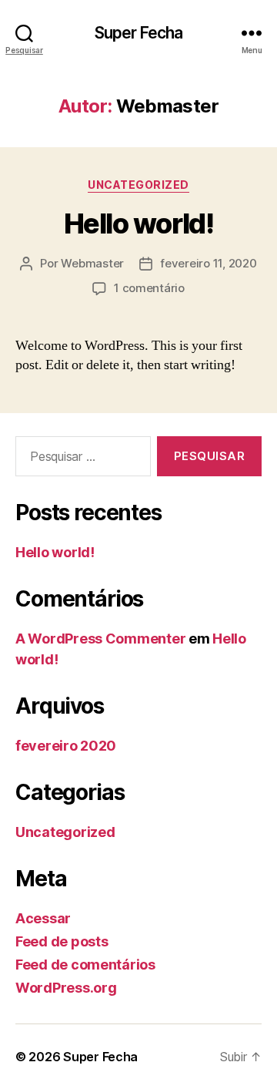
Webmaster (92, 263)
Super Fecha (138, 33)
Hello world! (138, 223)
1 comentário (149, 288)
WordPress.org (66, 988)
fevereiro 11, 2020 (208, 263)
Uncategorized (138, 184)
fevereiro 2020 (65, 746)
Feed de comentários (85, 964)
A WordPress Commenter (100, 638)
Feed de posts (61, 941)
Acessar (43, 918)
